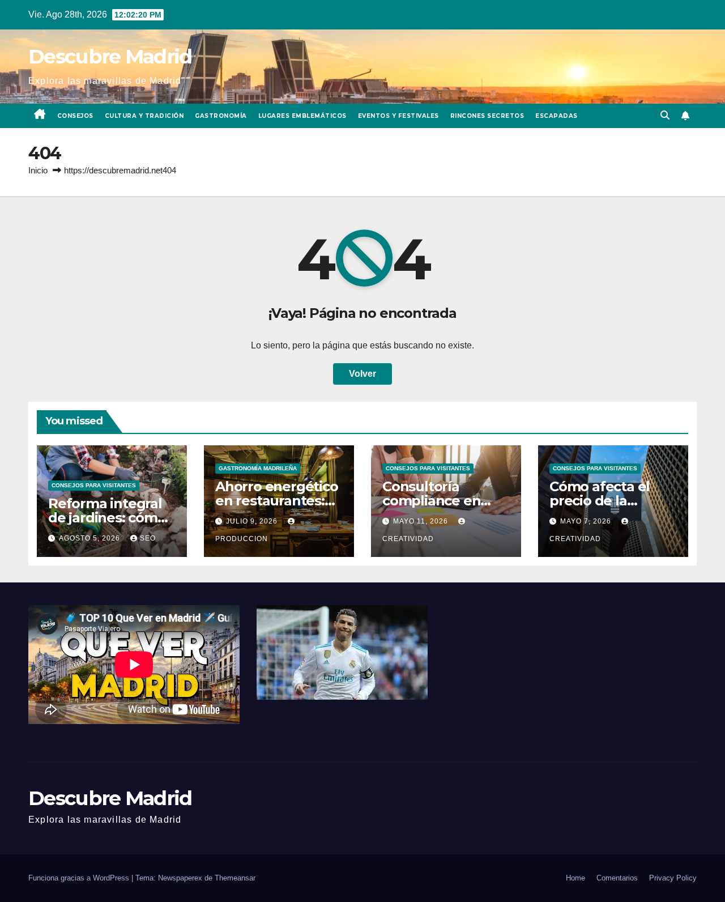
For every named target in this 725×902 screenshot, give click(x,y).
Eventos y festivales (398, 116)
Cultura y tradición (144, 116)
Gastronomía (221, 116)
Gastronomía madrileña (258, 468)
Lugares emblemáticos (302, 116)
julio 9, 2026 (253, 521)
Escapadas (556, 116)
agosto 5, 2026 (90, 538)
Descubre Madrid (110, 56)
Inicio (38, 170)
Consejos (75, 116)
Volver (362, 373)
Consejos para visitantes (94, 485)
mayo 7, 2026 (586, 521)
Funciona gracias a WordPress (79, 878)
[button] (664, 115)
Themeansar (235, 878)
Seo (148, 538)
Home (575, 878)
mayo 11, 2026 (421, 521)
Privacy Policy (673, 878)
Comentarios (617, 878)
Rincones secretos (487, 116)
